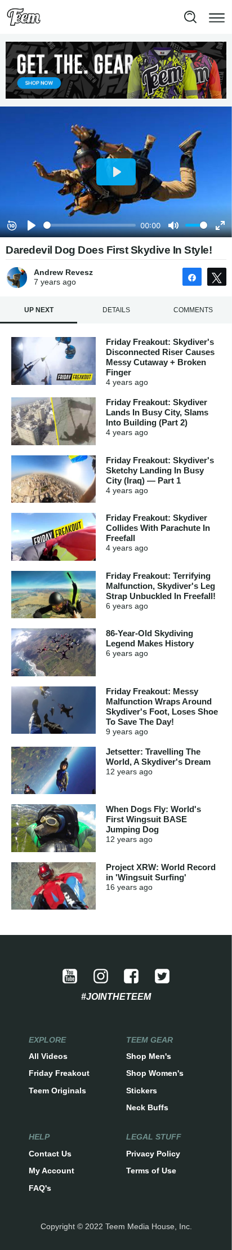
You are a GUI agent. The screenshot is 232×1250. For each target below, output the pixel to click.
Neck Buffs (147, 1107)
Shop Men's (148, 1056)
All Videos (48, 1056)
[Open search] (190, 16)
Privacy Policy (153, 1153)
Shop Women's (155, 1073)
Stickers (141, 1090)
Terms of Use (151, 1170)
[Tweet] (217, 276)
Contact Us (50, 1153)
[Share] (192, 276)
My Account (51, 1170)
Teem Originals (57, 1090)
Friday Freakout (59, 1073)
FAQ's (40, 1188)
